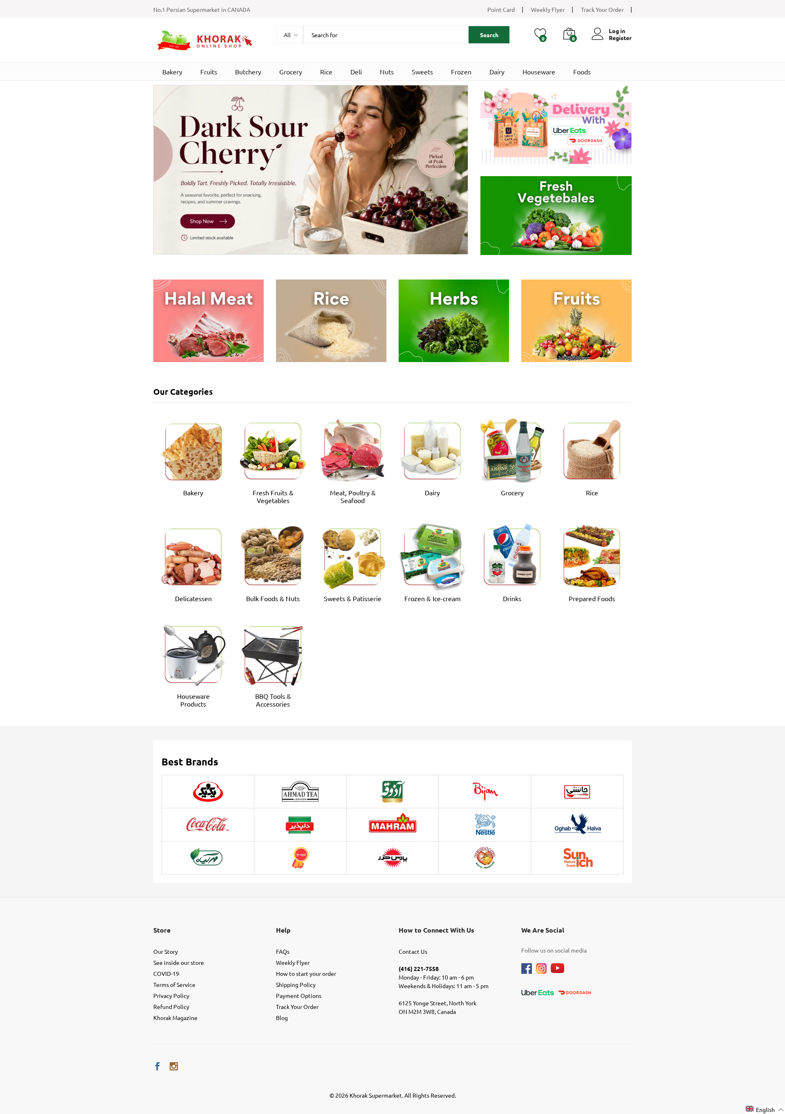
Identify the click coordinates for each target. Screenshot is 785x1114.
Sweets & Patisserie (352, 598)
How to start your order (306, 973)
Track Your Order (602, 9)
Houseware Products (193, 700)
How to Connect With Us (436, 930)
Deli (356, 71)
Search (489, 34)
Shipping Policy (296, 984)
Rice (326, 71)
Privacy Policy (171, 995)
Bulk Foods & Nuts (273, 598)
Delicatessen (193, 598)
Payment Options (298, 995)
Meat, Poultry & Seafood (353, 496)
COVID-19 (166, 973)
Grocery (290, 71)
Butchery (248, 71)
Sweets (422, 71)
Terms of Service (174, 984)
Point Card (501, 9)
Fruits (208, 71)
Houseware (539, 71)
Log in (617, 30)
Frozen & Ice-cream (432, 598)
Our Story (165, 951)
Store (161, 930)
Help (283, 930)
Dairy (497, 71)
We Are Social (542, 930)
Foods (582, 71)
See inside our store (178, 962)
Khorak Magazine (175, 1017)
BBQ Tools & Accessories (273, 700)
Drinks (512, 598)
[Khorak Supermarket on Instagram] (174, 1066)
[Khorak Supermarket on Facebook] (157, 1066)
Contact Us (413, 951)
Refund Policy (171, 1006)
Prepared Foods (592, 598)
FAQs (282, 951)
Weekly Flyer (548, 9)
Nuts (387, 71)
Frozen (461, 71)
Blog (282, 1017)
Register (620, 37)
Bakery (172, 71)
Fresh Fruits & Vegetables (273, 496)
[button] (765, 1109)
